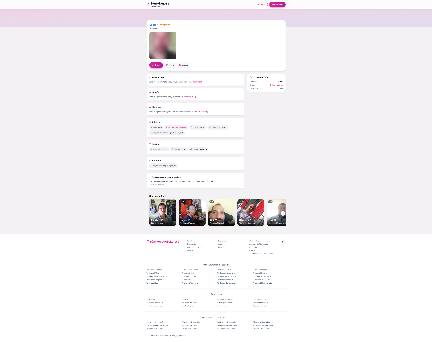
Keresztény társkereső (154, 302)
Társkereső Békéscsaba (262, 276)
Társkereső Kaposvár (225, 280)
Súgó (220, 244)
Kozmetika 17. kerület (260, 306)
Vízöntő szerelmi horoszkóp (227, 329)
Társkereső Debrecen (190, 270)
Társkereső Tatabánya (190, 283)
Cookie (252, 250)
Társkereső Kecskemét (261, 273)
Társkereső (186, 299)
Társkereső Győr (188, 273)
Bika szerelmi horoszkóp (191, 322)
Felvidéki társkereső (189, 302)
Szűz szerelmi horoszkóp (191, 325)
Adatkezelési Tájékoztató (258, 244)
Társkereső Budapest (154, 270)
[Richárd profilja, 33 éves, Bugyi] (162, 212)
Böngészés (191, 244)
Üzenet (156, 65)
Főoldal (190, 241)
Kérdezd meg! (195, 82)
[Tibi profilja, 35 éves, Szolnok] (221, 212)
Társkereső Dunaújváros (226, 283)
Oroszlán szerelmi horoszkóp (157, 325)
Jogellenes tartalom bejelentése (261, 253)
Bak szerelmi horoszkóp (190, 329)
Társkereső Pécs (152, 273)
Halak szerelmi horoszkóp (262, 329)
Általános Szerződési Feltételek (260, 241)
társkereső (150, 299)
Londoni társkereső (189, 306)
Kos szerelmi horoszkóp (155, 322)
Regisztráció (277, 4)
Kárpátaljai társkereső (225, 302)
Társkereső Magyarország (262, 283)
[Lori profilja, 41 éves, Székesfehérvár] (280, 212)
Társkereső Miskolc (224, 270)
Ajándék (183, 65)
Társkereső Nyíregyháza (226, 273)
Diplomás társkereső (225, 299)
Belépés (261, 4)
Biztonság (253, 247)
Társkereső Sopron (153, 283)
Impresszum (222, 241)
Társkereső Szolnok (189, 276)
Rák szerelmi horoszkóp (261, 322)
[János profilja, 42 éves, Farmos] (192, 212)
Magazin (221, 247)
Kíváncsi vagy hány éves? (177, 127)
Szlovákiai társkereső (154, 306)
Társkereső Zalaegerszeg (262, 280)
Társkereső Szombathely (226, 276)
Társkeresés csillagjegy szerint (216, 317)
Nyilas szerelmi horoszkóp (155, 329)
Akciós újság (222, 306)
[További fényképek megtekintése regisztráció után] (162, 45)
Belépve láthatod (276, 85)
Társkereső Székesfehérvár (156, 276)
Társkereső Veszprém (154, 280)
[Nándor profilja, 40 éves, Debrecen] (250, 212)
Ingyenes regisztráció (195, 247)
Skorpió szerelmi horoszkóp (263, 325)
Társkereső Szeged (260, 270)
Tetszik (170, 65)
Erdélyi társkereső (259, 299)
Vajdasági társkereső (260, 302)
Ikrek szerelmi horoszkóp (226, 322)
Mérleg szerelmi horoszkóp (227, 325)
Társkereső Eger (188, 280)
